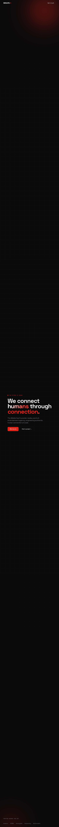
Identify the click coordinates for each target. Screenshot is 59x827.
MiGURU (6, 3)
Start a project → (27, 429)
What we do (13, 429)
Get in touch (51, 3)
